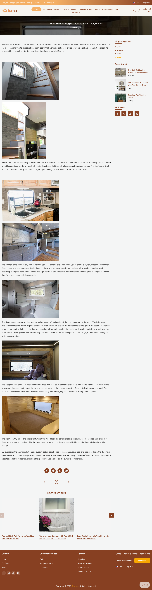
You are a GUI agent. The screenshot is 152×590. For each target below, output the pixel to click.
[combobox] (76, 307)
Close (76, 330)
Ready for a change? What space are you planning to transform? (66, 302)
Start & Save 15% (76, 317)
